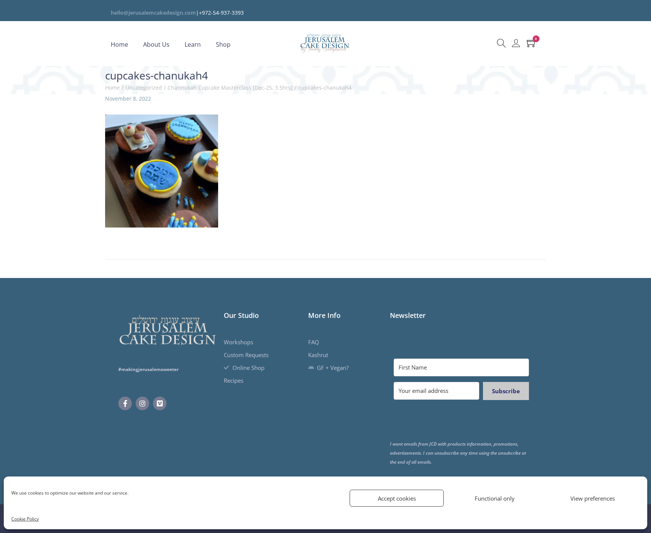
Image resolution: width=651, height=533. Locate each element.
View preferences (592, 498)
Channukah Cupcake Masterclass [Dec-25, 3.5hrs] (230, 87)
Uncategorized (143, 87)
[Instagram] (142, 403)
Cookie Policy (25, 519)
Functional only (495, 498)
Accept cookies (397, 498)
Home (112, 87)
